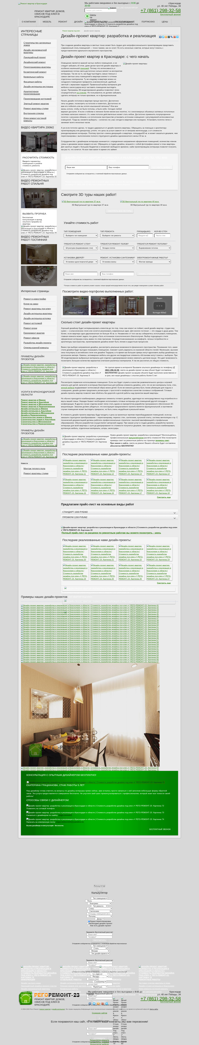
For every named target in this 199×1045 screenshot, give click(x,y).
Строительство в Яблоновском (36, 422)
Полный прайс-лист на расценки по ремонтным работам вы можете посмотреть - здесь (111, 532)
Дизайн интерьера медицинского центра (78, 994)
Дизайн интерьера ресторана (38, 86)
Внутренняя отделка (34, 113)
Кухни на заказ (31, 304)
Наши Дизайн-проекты (118, 602)
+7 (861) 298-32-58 (161, 10)
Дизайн (78, 22)
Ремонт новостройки (30, 991)
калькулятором (136, 438)
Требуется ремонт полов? (114, 244)
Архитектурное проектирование (32, 92)
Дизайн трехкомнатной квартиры (35, 989)
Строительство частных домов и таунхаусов (40, 994)
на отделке (81, 93)
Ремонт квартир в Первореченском (38, 406)
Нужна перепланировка (100, 921)
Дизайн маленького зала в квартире (115, 989)
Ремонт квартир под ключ (71, 31)
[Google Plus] (174, 37)
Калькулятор (99, 886)
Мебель (47, 22)
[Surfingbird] (177, 37)
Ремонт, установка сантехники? (117, 258)
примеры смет (162, 440)
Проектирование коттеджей (37, 99)
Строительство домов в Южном (36, 417)
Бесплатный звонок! (170, 14)
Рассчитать (99, 940)
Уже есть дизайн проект (100, 925)
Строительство (99, 22)
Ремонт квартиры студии (36, 473)
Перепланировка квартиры (37, 67)
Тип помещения (72, 231)
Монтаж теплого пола (34, 468)
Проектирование (125, 22)
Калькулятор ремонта (36, 169)
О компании (29, 22)
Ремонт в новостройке (35, 299)
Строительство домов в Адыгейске (38, 419)
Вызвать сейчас (33, 228)
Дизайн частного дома (31, 983)
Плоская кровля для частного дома (76, 986)
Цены (165, 22)
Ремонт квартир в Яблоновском (36, 404)
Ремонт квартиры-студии (36, 108)
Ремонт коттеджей (33, 323)
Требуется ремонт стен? (77, 244)
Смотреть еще (164, 497)
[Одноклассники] (166, 37)
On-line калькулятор (127, 8)
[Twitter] (163, 37)
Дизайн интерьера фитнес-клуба (74, 983)
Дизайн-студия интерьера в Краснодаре (156, 986)
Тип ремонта (107, 231)
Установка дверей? (74, 258)
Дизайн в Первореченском (33, 415)
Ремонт (62, 22)
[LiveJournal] (171, 37)
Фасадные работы (33, 82)
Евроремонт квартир (34, 333)
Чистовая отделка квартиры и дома (154, 983)
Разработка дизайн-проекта (37, 343)
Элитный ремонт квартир (36, 104)
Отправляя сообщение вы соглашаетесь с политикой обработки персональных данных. (96, 173)
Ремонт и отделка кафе (110, 986)
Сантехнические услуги (70, 991)
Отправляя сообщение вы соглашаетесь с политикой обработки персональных (99, 943)
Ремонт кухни (30, 328)
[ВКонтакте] (160, 37)
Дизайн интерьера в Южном (34, 409)
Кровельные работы (34, 77)
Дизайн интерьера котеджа (37, 318)
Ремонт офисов (31, 338)
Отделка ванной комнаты (36, 348)
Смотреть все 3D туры (119, 211)
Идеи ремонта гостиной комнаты (153, 989)
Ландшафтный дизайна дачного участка (39, 986)
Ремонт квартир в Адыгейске (35, 402)
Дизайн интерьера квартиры (38, 313)
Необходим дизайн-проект (100, 923)
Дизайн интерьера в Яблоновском (37, 413)
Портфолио (148, 22)
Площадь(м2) (143, 231)
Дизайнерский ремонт (35, 62)
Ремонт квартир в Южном (33, 400)
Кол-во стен (160, 231)
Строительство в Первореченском (37, 424)
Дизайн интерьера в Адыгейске (36, 411)
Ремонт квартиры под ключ (37, 309)
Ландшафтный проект (35, 57)
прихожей (84, 68)
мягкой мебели (67, 388)
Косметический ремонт (35, 72)
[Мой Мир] (168, 37)
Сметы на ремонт (93, 17)
